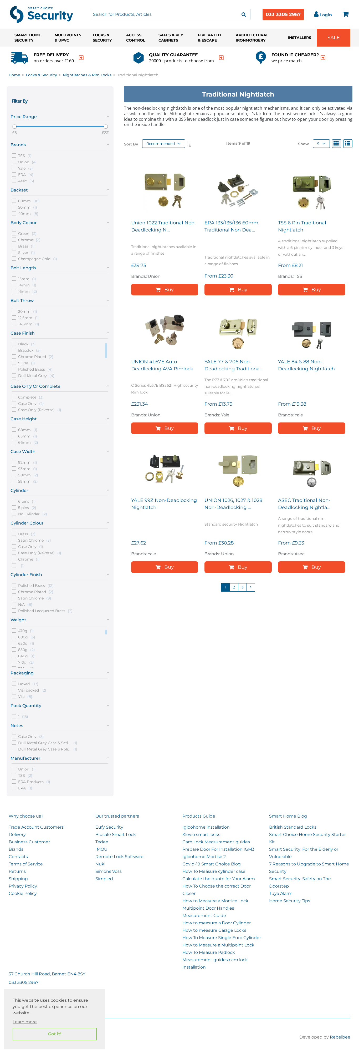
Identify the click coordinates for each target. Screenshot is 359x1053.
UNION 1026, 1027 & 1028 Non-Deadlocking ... (233, 503)
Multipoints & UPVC (68, 38)
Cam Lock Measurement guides (216, 841)
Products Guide (198, 816)
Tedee (101, 841)
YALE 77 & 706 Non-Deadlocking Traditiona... (233, 365)
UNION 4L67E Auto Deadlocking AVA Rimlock (162, 365)
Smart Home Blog (288, 816)
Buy (169, 290)
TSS (25, 155)
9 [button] (318, 143)
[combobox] (170, 14)
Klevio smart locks (201, 834)
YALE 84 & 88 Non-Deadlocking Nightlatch (306, 365)
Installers (299, 37)
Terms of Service (26, 863)
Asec (26, 181)
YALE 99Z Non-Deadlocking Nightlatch (164, 503)
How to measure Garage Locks (214, 930)
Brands (16, 849)
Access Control (135, 38)
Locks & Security (102, 38)
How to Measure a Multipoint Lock (218, 945)
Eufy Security (109, 827)
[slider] (14, 126)
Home (14, 75)
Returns (17, 871)
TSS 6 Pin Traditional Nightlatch (302, 226)
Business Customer (29, 841)
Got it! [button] (54, 1033)
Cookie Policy (23, 893)
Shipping (18, 878)
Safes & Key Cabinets (170, 38)
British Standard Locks (292, 827)
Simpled (104, 878)
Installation (194, 967)
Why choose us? (26, 816)
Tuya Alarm (281, 893)
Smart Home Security (27, 38)
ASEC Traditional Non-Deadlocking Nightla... (304, 503)
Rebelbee (340, 1037)
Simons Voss (108, 871)
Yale (25, 168)
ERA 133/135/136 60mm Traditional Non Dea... (231, 226)
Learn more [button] (25, 1021)
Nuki (100, 863)
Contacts (18, 856)
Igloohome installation (206, 827)
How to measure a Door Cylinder (216, 922)
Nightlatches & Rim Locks (87, 75)
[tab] (60, 116)
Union (27, 162)
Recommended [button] (160, 143)
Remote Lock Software (119, 856)
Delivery (17, 834)
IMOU (101, 849)
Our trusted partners (117, 816)
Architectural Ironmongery (252, 38)
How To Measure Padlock (208, 952)
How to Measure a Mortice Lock (215, 900)
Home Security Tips (289, 900)
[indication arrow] (81, 57)
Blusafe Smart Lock (115, 834)
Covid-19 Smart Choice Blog (211, 863)
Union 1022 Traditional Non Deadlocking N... (162, 226)
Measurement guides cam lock (215, 959)
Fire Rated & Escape (209, 38)
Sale (333, 38)
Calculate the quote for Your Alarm (218, 878)
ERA (25, 174)
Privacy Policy (23, 886)
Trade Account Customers (36, 827)
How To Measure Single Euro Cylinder (221, 937)
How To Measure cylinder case (213, 871)
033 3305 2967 (283, 14)
